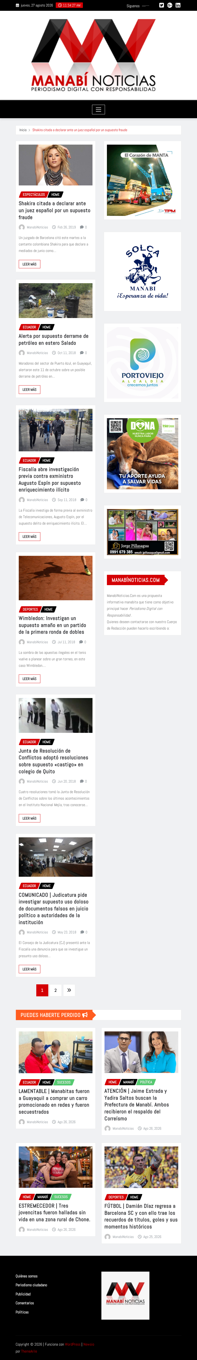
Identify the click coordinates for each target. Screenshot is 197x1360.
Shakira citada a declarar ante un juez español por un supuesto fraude (79, 130)
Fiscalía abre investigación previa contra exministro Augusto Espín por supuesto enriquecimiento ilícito (50, 479)
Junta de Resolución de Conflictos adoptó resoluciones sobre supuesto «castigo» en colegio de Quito (53, 761)
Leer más (30, 264)
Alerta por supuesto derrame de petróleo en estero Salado (54, 339)
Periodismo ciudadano (31, 1285)
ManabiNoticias (37, 227)
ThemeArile (29, 1351)
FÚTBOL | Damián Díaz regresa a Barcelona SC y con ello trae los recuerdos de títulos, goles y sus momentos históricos (141, 1216)
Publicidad (23, 1294)
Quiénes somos (26, 1276)
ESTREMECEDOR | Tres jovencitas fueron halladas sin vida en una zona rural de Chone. (55, 1212)
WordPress (72, 1344)
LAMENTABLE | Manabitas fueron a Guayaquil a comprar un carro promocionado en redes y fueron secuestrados (54, 1101)
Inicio (23, 130)
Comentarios (25, 1303)
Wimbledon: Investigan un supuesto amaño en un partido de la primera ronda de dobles (52, 625)
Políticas (22, 1312)
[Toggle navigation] (98, 109)
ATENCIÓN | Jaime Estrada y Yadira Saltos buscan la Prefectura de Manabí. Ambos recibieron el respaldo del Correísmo (137, 1104)
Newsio (88, 1344)
